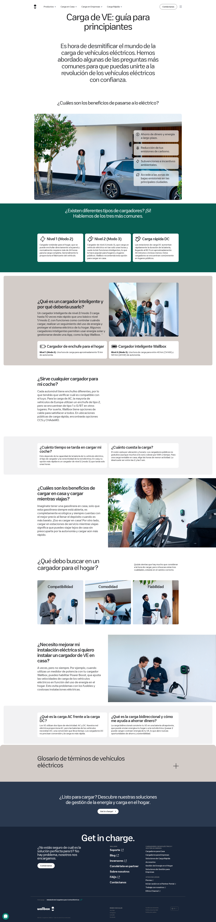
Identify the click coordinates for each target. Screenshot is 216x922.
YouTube (112, 910)
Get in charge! (106, 811)
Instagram (113, 912)
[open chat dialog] (5, 916)
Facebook (112, 917)
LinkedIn (112, 915)
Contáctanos (168, 7)
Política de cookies (151, 912)
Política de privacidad (152, 910)
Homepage (41, 900)
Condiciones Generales (152, 907)
